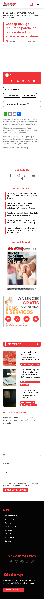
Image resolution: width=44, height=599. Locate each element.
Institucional (10, 516)
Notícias (8, 519)
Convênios (9, 527)
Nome (6, 454)
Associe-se (9, 537)
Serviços (8, 530)
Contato (8, 541)
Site (5, 472)
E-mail (6, 463)
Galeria (8, 523)
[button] (39, 4)
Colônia (8, 534)
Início (5, 13)
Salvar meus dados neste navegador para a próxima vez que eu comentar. (22, 484)
